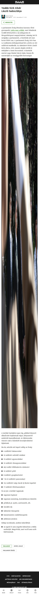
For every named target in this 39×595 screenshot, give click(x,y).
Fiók (35, 592)
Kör (27, 592)
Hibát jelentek (16, 576)
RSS (18, 582)
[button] (6, 546)
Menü (3, 592)
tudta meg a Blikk (17, 30)
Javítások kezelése (11, 579)
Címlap (12, 592)
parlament (9, 17)
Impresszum (26, 576)
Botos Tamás (9, 16)
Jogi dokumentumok (25, 579)
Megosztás (9, 22)
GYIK (8, 576)
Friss (19, 592)
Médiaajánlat (11, 582)
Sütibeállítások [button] (27, 582)
